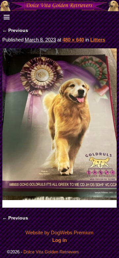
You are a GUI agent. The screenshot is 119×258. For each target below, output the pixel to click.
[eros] (59, 127)
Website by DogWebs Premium (59, 232)
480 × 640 (73, 39)
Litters (97, 39)
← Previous (15, 30)
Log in (59, 240)
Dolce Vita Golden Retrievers (51, 251)
